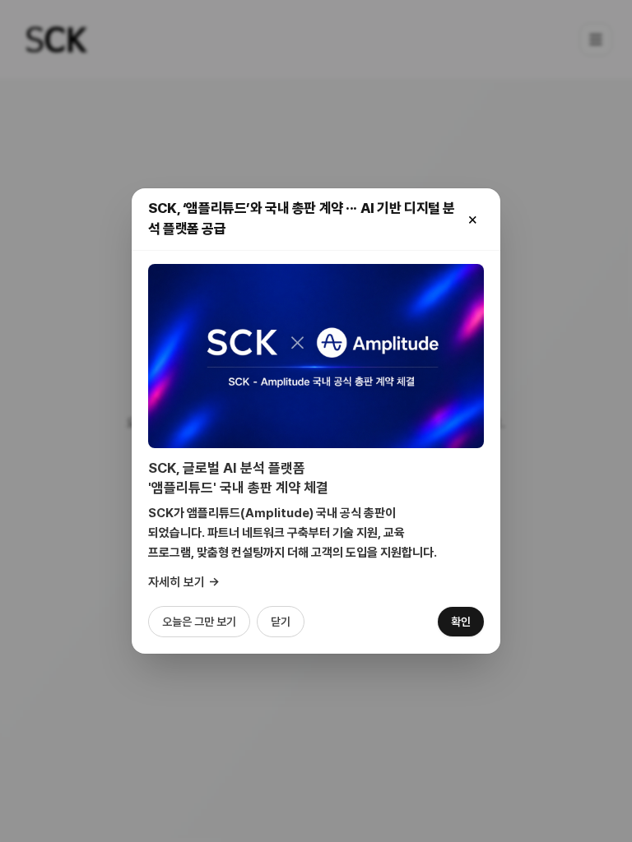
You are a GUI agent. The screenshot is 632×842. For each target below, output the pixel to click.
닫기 (280, 621)
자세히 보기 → (184, 582)
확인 (461, 621)
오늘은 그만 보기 (199, 621)
